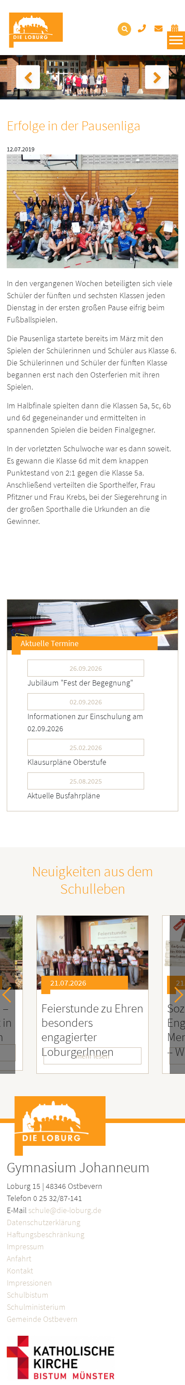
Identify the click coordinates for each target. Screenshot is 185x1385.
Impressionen (29, 1283)
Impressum (25, 1246)
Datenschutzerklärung (43, 1222)
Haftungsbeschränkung (45, 1234)
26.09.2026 (86, 668)
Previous (10, 995)
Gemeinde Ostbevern (42, 1319)
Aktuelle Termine (50, 643)
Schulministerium (36, 1307)
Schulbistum (27, 1295)
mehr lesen (93, 1055)
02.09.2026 (86, 701)
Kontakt (20, 1270)
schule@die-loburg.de (64, 1210)
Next (175, 995)
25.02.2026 (86, 747)
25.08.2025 (86, 780)
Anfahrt (19, 1258)
